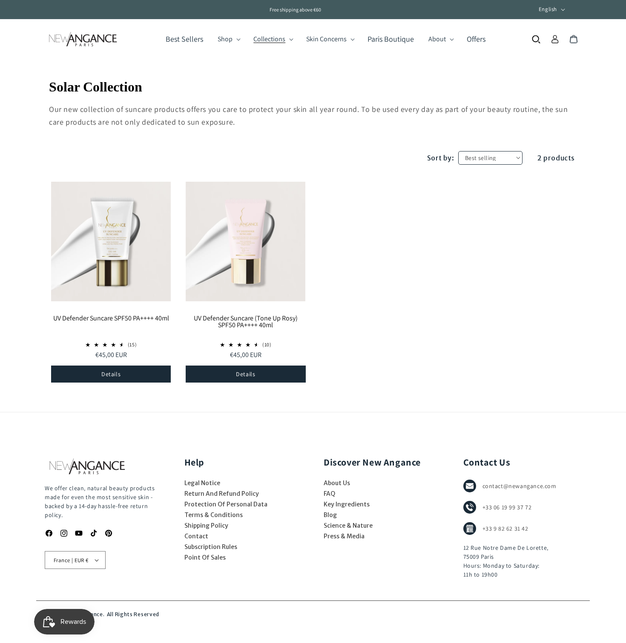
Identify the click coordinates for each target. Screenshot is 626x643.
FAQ (329, 494)
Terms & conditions (213, 515)
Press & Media (344, 536)
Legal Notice (202, 483)
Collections (269, 38)
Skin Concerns (326, 38)
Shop (225, 38)
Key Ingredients (347, 504)
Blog (330, 515)
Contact (196, 536)
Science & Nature (348, 526)
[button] (228, 39)
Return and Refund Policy (221, 494)
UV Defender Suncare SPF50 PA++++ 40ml (111, 319)
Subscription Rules (210, 547)
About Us (337, 483)
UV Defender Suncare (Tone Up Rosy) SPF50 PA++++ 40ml (246, 322)
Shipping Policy (206, 526)
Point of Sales (205, 557)
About (437, 38)
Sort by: (440, 158)
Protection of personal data (225, 504)
